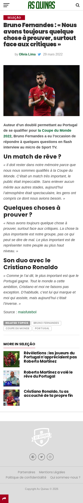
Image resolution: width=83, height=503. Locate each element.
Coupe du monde (17, 328)
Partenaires (26, 472)
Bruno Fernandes (46, 323)
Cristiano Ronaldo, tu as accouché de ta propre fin (48, 393)
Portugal (42, 328)
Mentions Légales (52, 472)
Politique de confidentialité (26, 477)
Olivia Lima (27, 54)
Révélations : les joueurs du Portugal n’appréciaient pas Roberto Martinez (50, 357)
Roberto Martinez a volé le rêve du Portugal (48, 374)
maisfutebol (27, 312)
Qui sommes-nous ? (65, 477)
